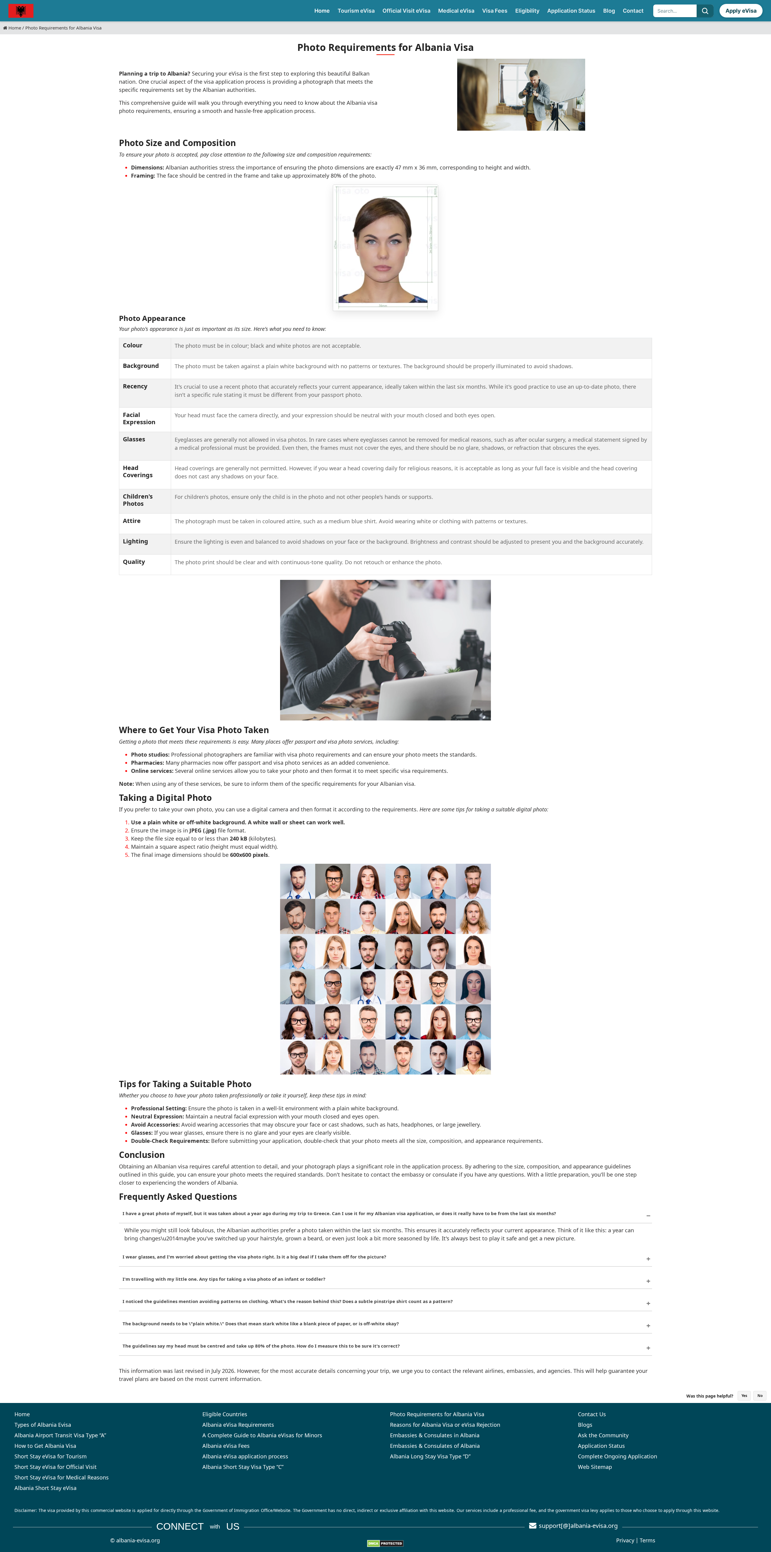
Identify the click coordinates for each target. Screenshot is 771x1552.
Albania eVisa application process (245, 1456)
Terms (647, 1540)
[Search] (705, 11)
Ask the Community (603, 1435)
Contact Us (592, 1414)
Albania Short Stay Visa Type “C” (242, 1466)
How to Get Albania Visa (45, 1445)
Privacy (625, 1540)
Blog (609, 11)
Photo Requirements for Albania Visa (437, 1414)
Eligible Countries (224, 1414)
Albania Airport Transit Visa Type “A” (60, 1435)
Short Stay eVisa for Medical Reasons (61, 1477)
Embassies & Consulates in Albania (434, 1435)
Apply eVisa (741, 11)
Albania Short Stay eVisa (45, 1487)
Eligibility (527, 11)
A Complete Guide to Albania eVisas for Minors (262, 1435)
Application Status (571, 11)
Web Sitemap (595, 1466)
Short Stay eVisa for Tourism (50, 1456)
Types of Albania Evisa (42, 1424)
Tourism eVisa (356, 11)
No (760, 1395)
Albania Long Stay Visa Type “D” (430, 1456)
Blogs (585, 1424)
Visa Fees (494, 11)
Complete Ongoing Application (617, 1456)
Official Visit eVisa (406, 11)
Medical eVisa (456, 11)
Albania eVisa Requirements (238, 1424)
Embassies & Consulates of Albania (435, 1445)
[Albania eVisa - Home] (20, 11)
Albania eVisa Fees (226, 1445)
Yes (744, 1395)
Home (322, 11)
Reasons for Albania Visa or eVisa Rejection (445, 1424)
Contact (633, 11)
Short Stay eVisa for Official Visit (55, 1466)
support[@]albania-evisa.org (578, 1526)
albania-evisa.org (138, 1540)
